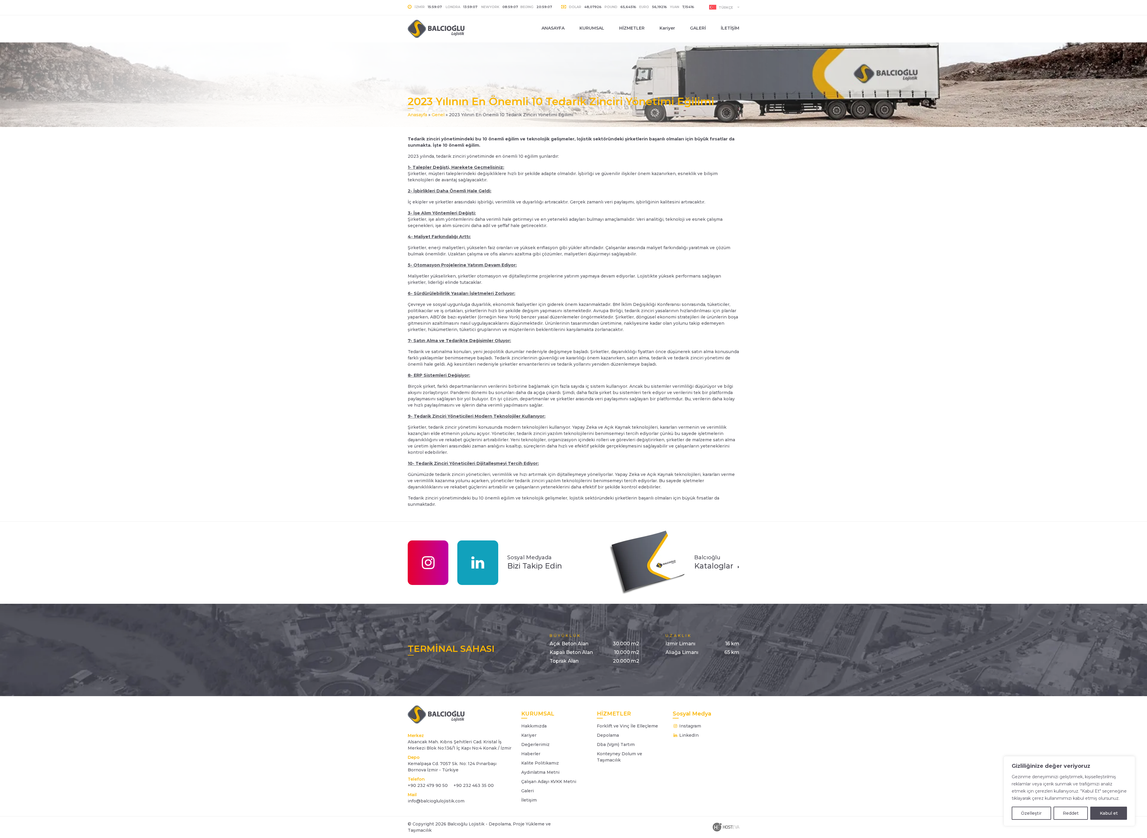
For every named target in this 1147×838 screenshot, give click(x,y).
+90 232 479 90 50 (428, 785)
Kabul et (1109, 813)
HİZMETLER (632, 28)
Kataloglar (713, 562)
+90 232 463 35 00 (473, 785)
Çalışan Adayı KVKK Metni (548, 781)
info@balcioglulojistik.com (436, 801)
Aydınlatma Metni (540, 772)
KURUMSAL (591, 28)
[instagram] (428, 562)
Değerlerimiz (535, 744)
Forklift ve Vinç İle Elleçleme (627, 726)
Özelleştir (1031, 813)
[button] (724, 7)
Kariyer (667, 28)
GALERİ (698, 28)
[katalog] (647, 562)
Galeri (527, 790)
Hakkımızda (534, 726)
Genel (438, 114)
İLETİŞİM (730, 28)
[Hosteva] (725, 827)
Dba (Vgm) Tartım (616, 744)
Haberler (530, 753)
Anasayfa (417, 114)
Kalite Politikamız (540, 763)
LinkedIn (688, 735)
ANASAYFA (553, 28)
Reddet (1071, 813)
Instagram (689, 726)
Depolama (608, 735)
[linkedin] (477, 562)
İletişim (529, 800)
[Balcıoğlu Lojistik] (446, 29)
